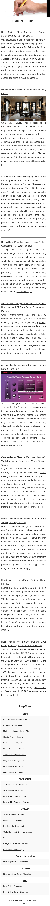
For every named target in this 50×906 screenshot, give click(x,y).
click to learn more (17, 568)
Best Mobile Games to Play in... (16, 796)
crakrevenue (22, 291)
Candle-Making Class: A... (14, 737)
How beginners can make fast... (16, 862)
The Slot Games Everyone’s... (16, 784)
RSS (39, 900)
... (37, 78)
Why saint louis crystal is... (14, 761)
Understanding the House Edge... (17, 731)
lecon (25, 903)
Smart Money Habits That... (15, 814)
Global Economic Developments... (17, 832)
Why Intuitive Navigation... (14, 790)
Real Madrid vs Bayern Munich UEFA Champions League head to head (23, 691)
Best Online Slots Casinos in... (16, 886)
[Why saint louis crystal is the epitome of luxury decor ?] (23, 108)
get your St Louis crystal (34, 161)
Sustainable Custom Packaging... (17, 838)
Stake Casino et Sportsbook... (15, 743)
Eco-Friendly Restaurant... (14, 826)
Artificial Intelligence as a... (14, 755)
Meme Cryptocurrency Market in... (17, 719)
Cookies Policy (30, 900)
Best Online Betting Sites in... (15, 892)
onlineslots (17, 51)
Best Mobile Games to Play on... (16, 802)
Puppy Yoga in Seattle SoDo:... (16, 749)
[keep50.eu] (25, 8)
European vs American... (13, 725)
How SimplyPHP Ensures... (14, 772)
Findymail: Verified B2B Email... (16, 844)
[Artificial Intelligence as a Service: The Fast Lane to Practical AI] (23, 386)
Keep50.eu (19, 900)
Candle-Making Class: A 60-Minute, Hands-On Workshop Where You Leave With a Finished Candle (23, 461)
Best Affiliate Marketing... (13, 850)
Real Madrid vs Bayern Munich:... (17, 874)
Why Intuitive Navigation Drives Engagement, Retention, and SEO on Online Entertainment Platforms (23, 307)
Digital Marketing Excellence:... (16, 766)
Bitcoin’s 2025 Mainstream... (15, 820)
